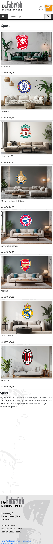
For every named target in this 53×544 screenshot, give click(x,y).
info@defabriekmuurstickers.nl (16, 541)
